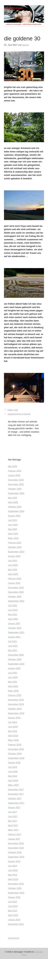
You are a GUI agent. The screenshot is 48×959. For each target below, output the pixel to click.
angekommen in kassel (19, 414)
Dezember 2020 (16, 655)
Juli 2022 (12, 605)
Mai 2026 (12, 466)
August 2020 (14, 668)
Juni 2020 (13, 677)
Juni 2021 (13, 646)
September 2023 (16, 551)
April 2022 (13, 619)
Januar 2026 (14, 475)
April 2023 (13, 574)
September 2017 (16, 803)
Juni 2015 (13, 906)
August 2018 (14, 762)
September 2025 (16, 493)
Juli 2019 (12, 722)
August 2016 (14, 861)
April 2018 (13, 780)
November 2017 (16, 794)
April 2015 (13, 915)
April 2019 (13, 735)
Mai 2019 (12, 731)
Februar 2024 (14, 542)
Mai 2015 (12, 910)
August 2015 (14, 897)
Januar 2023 (14, 583)
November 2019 (16, 704)
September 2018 (16, 758)
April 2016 (13, 879)
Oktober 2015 (14, 888)
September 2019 (16, 713)
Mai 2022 (12, 614)
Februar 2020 (14, 695)
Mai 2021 (12, 650)
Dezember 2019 (16, 700)
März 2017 (13, 830)
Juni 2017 (13, 816)
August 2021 (14, 637)
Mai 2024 (12, 529)
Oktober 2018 (14, 753)
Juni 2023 (13, 565)
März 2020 (13, 691)
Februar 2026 (14, 471)
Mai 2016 (12, 875)
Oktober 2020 (14, 659)
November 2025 (16, 484)
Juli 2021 (12, 641)
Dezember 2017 (16, 789)
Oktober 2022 (14, 596)
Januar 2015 (14, 919)
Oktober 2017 (14, 798)
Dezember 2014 (16, 924)
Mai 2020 (12, 682)
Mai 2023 (12, 569)
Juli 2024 (12, 520)
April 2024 (13, 533)
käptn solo (13, 410)
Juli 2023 (12, 560)
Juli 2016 (12, 866)
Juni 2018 (13, 771)
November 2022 (16, 592)
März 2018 (13, 785)
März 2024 (13, 538)
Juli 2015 (12, 902)
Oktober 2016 (14, 852)
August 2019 (14, 718)
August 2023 (14, 556)
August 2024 (14, 516)
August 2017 (14, 807)
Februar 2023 (14, 578)
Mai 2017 (12, 821)
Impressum (13, 938)
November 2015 (16, 884)
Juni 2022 (13, 610)
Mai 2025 (12, 498)
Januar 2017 (14, 839)
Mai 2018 (12, 776)
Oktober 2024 (14, 507)
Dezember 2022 (16, 587)
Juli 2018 (12, 767)
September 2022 (16, 601)
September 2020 (16, 664)
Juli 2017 (12, 812)
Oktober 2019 (14, 709)
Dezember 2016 (16, 843)
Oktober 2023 (14, 547)
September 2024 (16, 511)
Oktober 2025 (14, 489)
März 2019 (13, 740)
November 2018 (16, 749)
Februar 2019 (14, 744)
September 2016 (16, 857)
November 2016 (16, 848)
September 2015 (16, 893)
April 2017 (13, 825)
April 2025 (13, 502)
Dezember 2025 (16, 480)
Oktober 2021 (14, 628)
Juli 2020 (12, 673)
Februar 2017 (14, 834)
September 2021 (16, 632)
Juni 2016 (13, 870)
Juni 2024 (13, 525)
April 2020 (13, 686)
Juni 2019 (13, 726)
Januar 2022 (14, 623)
